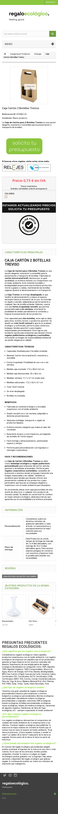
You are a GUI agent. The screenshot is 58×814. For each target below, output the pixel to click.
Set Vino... (33, 621)
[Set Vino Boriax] (41, 606)
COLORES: (10, 193)
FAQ (4, 798)
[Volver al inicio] (4, 54)
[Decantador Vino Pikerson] (14, 606)
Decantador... (8, 621)
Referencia (7, 114)
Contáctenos (50, 2)
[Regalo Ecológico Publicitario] (29, 15)
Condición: (7, 118)
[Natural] (6, 197)
